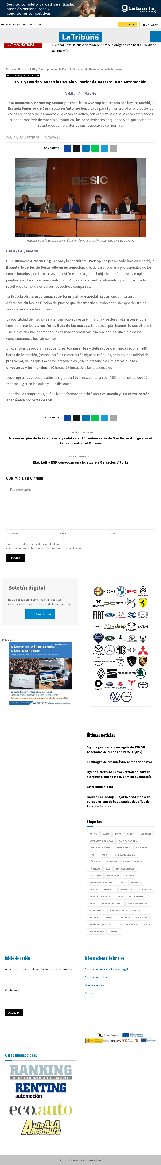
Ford (104, 854)
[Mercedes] (109, 654)
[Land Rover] (109, 642)
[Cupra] (98, 607)
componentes (128, 840)
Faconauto (143, 847)
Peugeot (109, 889)
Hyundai (95, 868)
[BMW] (121, 596)
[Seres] (126, 677)
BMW (118, 833)
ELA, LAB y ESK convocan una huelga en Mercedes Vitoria (80, 462)
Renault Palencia (100, 896)
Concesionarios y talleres (18, 75)
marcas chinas (125, 868)
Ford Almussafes (124, 854)
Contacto (90, 993)
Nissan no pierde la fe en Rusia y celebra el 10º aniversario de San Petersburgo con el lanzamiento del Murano (80, 440)
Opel (122, 882)
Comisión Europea (101, 840)
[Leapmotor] (121, 642)
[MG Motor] (121, 654)
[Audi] (109, 596)
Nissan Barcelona (101, 882)
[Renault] (101, 677)
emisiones (123, 847)
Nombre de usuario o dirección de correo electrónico (38, 969)
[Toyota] (143, 689)
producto (127, 889)
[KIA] (143, 631)
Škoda (114, 931)
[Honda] (121, 619)
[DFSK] (121, 607)
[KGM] (131, 631)
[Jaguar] (109, 631)
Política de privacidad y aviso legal (106, 969)
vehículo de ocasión (134, 917)
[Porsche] (143, 666)
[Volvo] (126, 701)
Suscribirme (43, 614)
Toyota (109, 917)
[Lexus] (132, 642)
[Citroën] (143, 596)
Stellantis (97, 910)
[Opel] (121, 666)
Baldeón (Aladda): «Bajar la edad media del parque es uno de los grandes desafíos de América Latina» (119, 801)
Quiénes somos (94, 985)
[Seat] (112, 677)
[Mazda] (98, 654)
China (130, 833)
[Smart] (98, 689)
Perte (93, 889)
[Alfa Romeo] (98, 596)
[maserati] (143, 642)
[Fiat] (98, 619)
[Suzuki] (121, 689)
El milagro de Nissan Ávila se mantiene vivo (119, 762)
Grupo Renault (132, 861)
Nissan (130, 875)
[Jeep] (120, 631)
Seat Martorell (112, 903)
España (35, 75)
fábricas (95, 861)
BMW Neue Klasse (100, 787)
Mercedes (113, 875)
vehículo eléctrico (102, 924)
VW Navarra (97, 931)
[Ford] (109, 619)
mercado (95, 875)
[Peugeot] (132, 666)
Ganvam (112, 861)
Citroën (145, 833)
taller (94, 917)
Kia (108, 868)
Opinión (136, 882)
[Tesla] (132, 689)
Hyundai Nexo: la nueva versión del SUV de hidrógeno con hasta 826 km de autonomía (104, 48)
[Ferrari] (143, 607)
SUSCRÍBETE (127, 24)
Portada (11, 69)
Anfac (93, 833)
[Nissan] (98, 666)
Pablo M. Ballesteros (22, 138)
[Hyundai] (132, 619)
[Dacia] (109, 607)
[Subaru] (109, 689)
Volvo (147, 924)
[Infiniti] (143, 619)
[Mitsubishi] (143, 654)
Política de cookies (97, 977)
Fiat (92, 854)
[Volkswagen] (115, 701)
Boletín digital (26, 587)
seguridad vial (137, 903)
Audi (106, 833)
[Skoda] (140, 677)
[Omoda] (109, 666)
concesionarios (100, 847)
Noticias (22, 69)
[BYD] (132, 596)
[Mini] (132, 654)
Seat (92, 903)
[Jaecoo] (98, 631)
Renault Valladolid (130, 896)
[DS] (132, 607)
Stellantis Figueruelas (125, 910)
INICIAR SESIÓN (151, 24)
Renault (146, 889)
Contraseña (12, 990)
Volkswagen (129, 924)
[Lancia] (98, 642)
